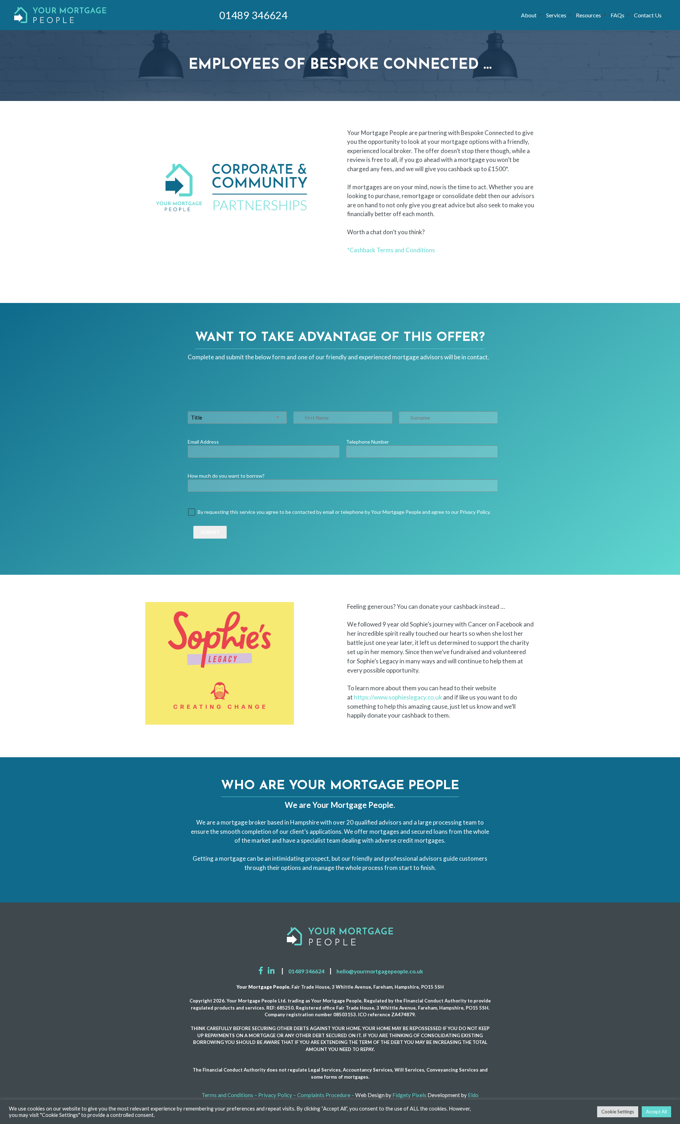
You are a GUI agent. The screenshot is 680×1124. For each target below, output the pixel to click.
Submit (210, 532)
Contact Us (648, 15)
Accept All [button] (656, 1111)
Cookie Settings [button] (617, 1111)
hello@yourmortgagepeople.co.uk (379, 971)
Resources (588, 15)
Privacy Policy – (277, 1095)
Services (556, 15)
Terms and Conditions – (229, 1095)
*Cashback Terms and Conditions (391, 250)
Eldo (473, 1095)
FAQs (617, 15)
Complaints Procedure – (325, 1095)
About (529, 15)
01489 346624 (253, 15)
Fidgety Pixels (409, 1095)
